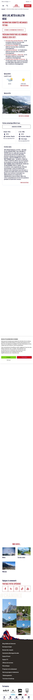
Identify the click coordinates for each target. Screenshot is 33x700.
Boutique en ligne (7, 646)
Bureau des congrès (7, 650)
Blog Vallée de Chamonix (9, 643)
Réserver (28, 6)
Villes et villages (5, 1)
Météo (3, 557)
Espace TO (5, 659)
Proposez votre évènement (9, 669)
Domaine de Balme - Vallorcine (14, 54)
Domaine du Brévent (12, 50)
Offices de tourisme (7, 662)
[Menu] (3, 5)
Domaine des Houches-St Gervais (16, 59)
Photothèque (5, 666)
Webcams (4, 572)
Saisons (27, 1)
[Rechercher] (7, 5)
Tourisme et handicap (8, 678)
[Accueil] (16, 6)
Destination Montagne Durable (10, 653)
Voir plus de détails (24, 85)
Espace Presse (6, 656)
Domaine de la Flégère (12, 45)
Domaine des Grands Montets (14, 41)
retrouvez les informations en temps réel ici (13, 30)
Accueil (3, 9)
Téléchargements (7, 675)
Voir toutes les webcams (24, 116)
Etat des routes (21, 557)
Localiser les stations (16, 127)
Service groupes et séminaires (10, 672)
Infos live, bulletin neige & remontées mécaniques (18, 9)
